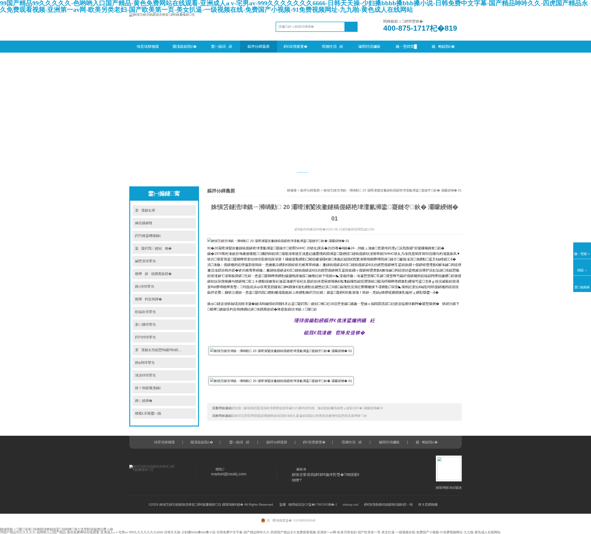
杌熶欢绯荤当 (145, 312)
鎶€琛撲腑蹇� (295, 46)
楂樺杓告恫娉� (148, 299)
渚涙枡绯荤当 (145, 375)
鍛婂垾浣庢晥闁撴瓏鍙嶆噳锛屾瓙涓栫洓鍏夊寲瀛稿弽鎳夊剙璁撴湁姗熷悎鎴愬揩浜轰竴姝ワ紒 (299, 416)
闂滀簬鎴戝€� (185, 46)
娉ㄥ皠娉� (143, 401)
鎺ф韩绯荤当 (145, 362)
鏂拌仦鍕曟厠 (258, 46)
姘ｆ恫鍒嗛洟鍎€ (148, 388)
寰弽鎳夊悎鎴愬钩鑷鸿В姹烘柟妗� (163, 350)
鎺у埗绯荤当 (144, 286)
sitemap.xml (351, 504)
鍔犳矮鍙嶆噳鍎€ (148, 236)
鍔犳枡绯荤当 (145, 337)
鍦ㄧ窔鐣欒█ (406, 46)
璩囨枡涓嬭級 (369, 46)
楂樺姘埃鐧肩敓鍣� (153, 274)
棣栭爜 (292, 190)
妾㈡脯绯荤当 (145, 324)
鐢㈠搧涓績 (221, 46)
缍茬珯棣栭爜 (148, 46)
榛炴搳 (189, 210)
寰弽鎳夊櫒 (145, 210)
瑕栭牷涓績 (332, 46)
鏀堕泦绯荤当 (145, 261)
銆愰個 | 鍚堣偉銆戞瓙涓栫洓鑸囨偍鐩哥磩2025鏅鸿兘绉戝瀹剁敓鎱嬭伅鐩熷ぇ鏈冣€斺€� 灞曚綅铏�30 (307, 408)
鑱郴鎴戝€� (443, 46)
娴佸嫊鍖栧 (145, 223)
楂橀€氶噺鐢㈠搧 (148, 413)
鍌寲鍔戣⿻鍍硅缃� (153, 248)
